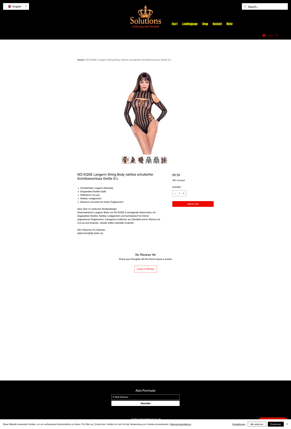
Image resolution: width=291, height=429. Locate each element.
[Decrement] (175, 193)
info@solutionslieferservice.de (224, 36)
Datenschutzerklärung (180, 424)
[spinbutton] (179, 193)
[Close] (287, 424)
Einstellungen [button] (238, 424)
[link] (277, 35)
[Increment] (184, 193)
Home (80, 59)
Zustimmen (275, 424)
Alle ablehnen (256, 424)
